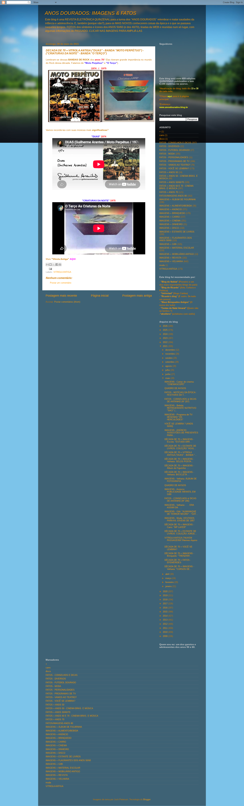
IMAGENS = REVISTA (170, 258)
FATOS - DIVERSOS (169, 146)
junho (168, 374)
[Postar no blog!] (50, 264)
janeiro (168, 586)
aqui (169, 96)
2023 (165, 338)
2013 (165, 620)
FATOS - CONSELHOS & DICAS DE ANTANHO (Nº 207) (180, 400)
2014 (165, 616)
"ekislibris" (165, 314)
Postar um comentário (60, 283)
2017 (165, 603)
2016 (165, 608)
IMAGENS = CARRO (169, 217)
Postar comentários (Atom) (67, 302)
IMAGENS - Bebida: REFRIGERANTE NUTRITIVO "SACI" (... (180, 408)
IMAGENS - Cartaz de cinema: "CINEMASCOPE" (179, 383)
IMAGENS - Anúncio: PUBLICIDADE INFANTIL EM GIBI (180, 491)
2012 (165, 624)
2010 (165, 632)
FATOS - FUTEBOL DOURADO (174, 150)
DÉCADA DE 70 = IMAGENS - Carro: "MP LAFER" (179, 525)
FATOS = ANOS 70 (168, 192)
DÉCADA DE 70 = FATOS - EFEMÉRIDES (177, 561)
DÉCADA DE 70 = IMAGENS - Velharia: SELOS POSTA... (179, 460)
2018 (165, 599)
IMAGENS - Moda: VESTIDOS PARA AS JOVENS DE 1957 (179, 519)
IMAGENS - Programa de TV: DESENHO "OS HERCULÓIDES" (178, 417)
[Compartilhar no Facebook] (56, 264)
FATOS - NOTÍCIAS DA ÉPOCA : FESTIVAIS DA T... (180, 393)
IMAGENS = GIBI (168, 244)
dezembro (170, 350)
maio (168, 378)
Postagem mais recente (61, 295)
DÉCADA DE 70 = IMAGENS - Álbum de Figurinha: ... (179, 467)
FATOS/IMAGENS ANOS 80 (173, 196)
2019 (165, 595)
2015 (165, 612)
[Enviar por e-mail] (47, 264)
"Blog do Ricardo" (170, 287)
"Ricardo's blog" (169, 296)
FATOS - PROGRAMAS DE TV (174, 161)
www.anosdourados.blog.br (173, 107)
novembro (170, 354)
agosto (168, 366)
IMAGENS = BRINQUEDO (172, 213)
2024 (165, 334)
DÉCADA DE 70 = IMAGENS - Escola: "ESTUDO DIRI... (179, 440)
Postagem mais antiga (137, 295)
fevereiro (169, 582)
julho (167, 370)
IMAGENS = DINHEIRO (171, 224)
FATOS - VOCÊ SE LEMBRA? (174, 168)
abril (167, 574)
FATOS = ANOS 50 (168, 172)
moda (162, 265)
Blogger (146, 799)
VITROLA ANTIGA (62, 272)
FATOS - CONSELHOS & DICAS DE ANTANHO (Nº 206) (180, 499)
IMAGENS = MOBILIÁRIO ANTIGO (176, 254)
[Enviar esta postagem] (50, 269)
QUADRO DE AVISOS (175, 388)
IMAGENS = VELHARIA (171, 261)
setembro (170, 362)
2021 (165, 346)
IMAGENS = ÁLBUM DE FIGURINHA (177, 199)
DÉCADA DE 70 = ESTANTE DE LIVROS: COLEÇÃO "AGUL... (180, 447)
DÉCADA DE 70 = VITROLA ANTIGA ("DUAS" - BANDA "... (180, 453)
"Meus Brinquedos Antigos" (175, 302)
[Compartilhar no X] (53, 264)
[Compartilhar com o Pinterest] (60, 264)
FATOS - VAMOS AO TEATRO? (174, 165)
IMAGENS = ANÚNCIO (170, 209)
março (168, 578)
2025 (165, 330)
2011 (165, 628)
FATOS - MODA (167, 154)
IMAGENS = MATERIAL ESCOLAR (176, 248)
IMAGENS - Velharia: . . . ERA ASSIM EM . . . (179, 506)
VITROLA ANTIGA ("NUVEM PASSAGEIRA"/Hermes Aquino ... (180, 540)
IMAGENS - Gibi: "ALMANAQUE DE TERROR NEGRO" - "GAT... (181, 512)
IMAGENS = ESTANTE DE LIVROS (176, 232)
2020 (165, 591)
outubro (169, 358)
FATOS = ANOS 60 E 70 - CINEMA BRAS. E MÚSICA (176, 187)
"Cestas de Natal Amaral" (174, 308)
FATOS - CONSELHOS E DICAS (175, 143)
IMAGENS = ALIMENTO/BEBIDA (175, 206)
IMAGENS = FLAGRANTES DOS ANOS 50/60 (68, 760)
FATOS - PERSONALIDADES (173, 157)
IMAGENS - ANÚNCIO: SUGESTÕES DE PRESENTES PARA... (181, 432)
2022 (165, 342)
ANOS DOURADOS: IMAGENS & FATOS (90, 13)
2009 (165, 636)
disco (161, 139)
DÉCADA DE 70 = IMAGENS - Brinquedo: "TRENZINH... (179, 554)
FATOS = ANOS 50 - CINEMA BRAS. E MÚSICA (69, 708)
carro (161, 135)
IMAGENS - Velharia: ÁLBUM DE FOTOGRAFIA (180, 480)
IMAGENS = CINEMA (170, 221)
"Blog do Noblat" (169, 282)
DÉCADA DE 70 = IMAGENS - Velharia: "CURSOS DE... (179, 567)
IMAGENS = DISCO (169, 228)
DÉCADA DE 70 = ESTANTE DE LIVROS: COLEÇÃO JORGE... (180, 532)
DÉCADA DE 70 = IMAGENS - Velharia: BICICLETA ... (179, 473)
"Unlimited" (167, 293)
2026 (165, 326)
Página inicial (100, 295)
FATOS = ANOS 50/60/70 (171, 182)
